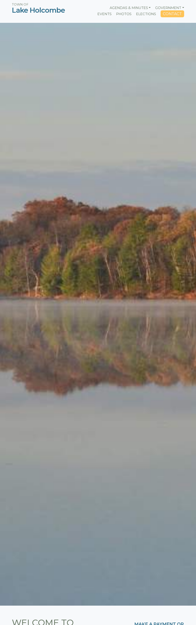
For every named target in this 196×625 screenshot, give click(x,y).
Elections (146, 14)
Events (104, 14)
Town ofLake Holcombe (33, 8)
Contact (172, 14)
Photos (123, 14)
